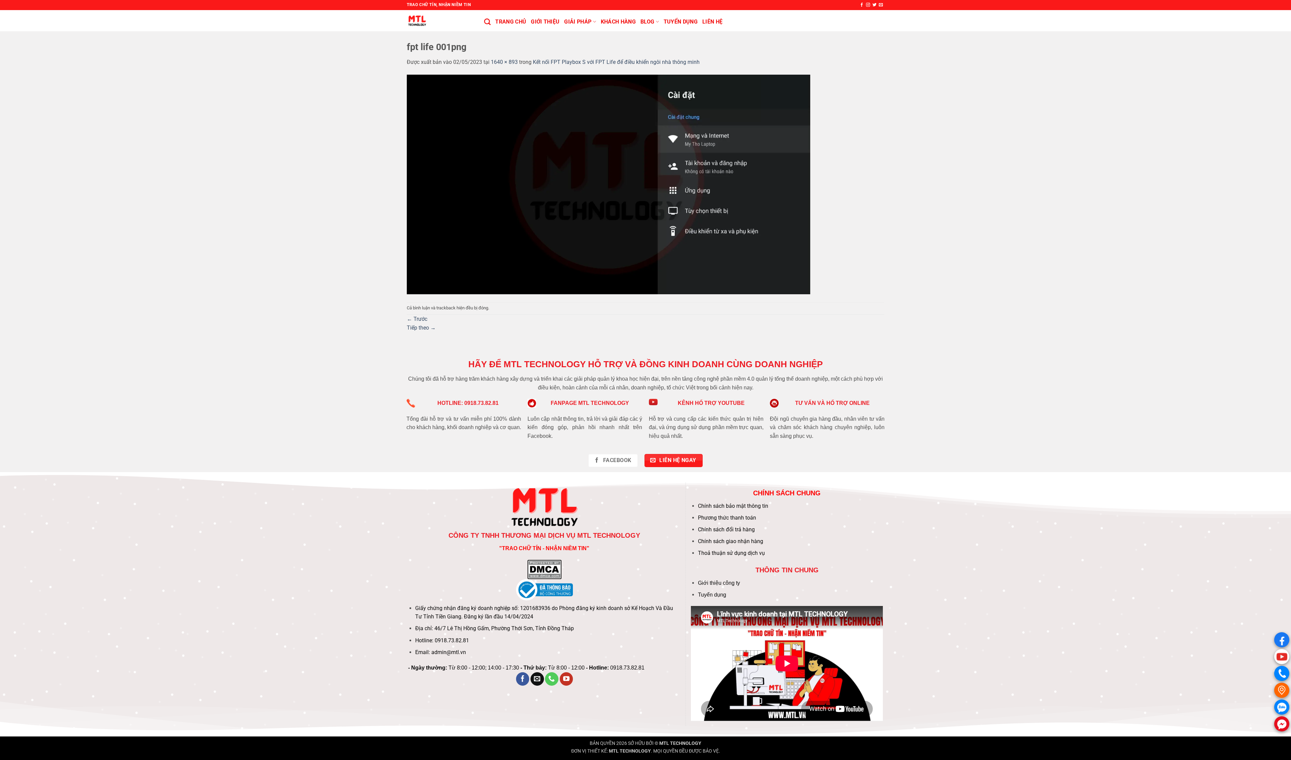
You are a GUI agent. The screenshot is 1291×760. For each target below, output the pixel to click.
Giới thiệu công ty (719, 583)
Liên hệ (712, 21)
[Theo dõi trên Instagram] (868, 5)
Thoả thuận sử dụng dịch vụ (731, 553)
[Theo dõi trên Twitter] (874, 5)
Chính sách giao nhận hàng (730, 541)
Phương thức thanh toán (727, 518)
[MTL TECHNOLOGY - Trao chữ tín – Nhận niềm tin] (440, 20)
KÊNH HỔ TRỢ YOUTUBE (711, 403)
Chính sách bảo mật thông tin (733, 506)
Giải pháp (577, 21)
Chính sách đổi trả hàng (726, 529)
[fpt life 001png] (608, 184)
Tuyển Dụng (681, 21)
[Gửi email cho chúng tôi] (881, 5)
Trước (417, 319)
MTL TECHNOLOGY (680, 743)
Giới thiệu (545, 21)
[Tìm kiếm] (487, 21)
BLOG (647, 21)
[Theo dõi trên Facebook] (862, 5)
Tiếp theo (421, 328)
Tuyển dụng (712, 595)
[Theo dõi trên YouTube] (566, 679)
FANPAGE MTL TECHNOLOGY (590, 403)
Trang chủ (510, 21)
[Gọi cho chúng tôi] (551, 679)
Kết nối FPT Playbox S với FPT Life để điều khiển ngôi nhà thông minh (616, 62)
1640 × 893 (504, 62)
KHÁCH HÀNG (618, 21)
